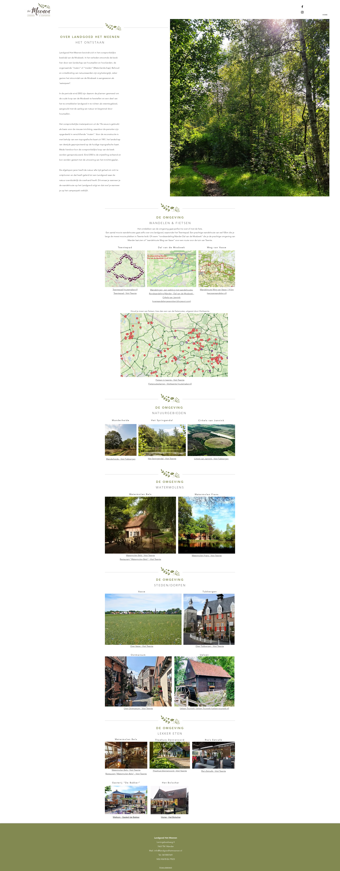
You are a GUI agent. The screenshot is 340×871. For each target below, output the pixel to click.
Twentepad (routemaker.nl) (125, 289)
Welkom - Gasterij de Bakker (126, 817)
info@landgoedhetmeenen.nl (168, 850)
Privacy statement (165, 867)
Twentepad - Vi (120, 293)
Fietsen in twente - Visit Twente (170, 380)
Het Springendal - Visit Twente (162, 458)
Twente (149, 646)
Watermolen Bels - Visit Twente (140, 555)
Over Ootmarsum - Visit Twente (138, 708)
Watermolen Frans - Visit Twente (207, 555)
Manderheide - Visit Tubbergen (120, 459)
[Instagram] (302, 12)
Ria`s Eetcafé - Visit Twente (213, 771)
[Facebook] (302, 6)
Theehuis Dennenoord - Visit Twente (170, 771)
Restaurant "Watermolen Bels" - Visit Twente (140, 559)
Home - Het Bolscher (171, 817)
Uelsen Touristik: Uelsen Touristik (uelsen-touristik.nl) (204, 708)
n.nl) (225, 293)
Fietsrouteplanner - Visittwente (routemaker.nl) (170, 384)
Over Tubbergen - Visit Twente (210, 646)
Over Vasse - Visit (138, 646)
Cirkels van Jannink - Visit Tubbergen (211, 458)
